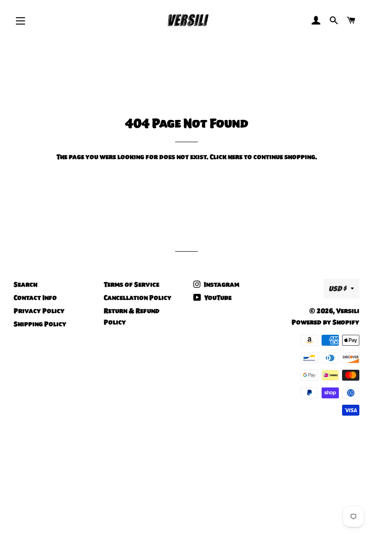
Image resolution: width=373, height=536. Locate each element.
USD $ (337, 288)
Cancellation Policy (137, 297)
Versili (347, 310)
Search (25, 284)
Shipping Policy (40, 323)
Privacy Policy (39, 310)
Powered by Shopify (325, 322)
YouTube (217, 297)
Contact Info (35, 297)
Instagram (220, 284)
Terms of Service (131, 284)
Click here (226, 156)
